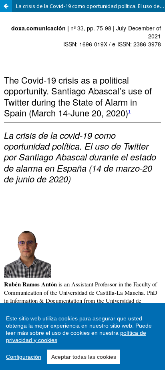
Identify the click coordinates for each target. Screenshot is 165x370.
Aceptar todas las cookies (83, 357)
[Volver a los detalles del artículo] (6, 6)
